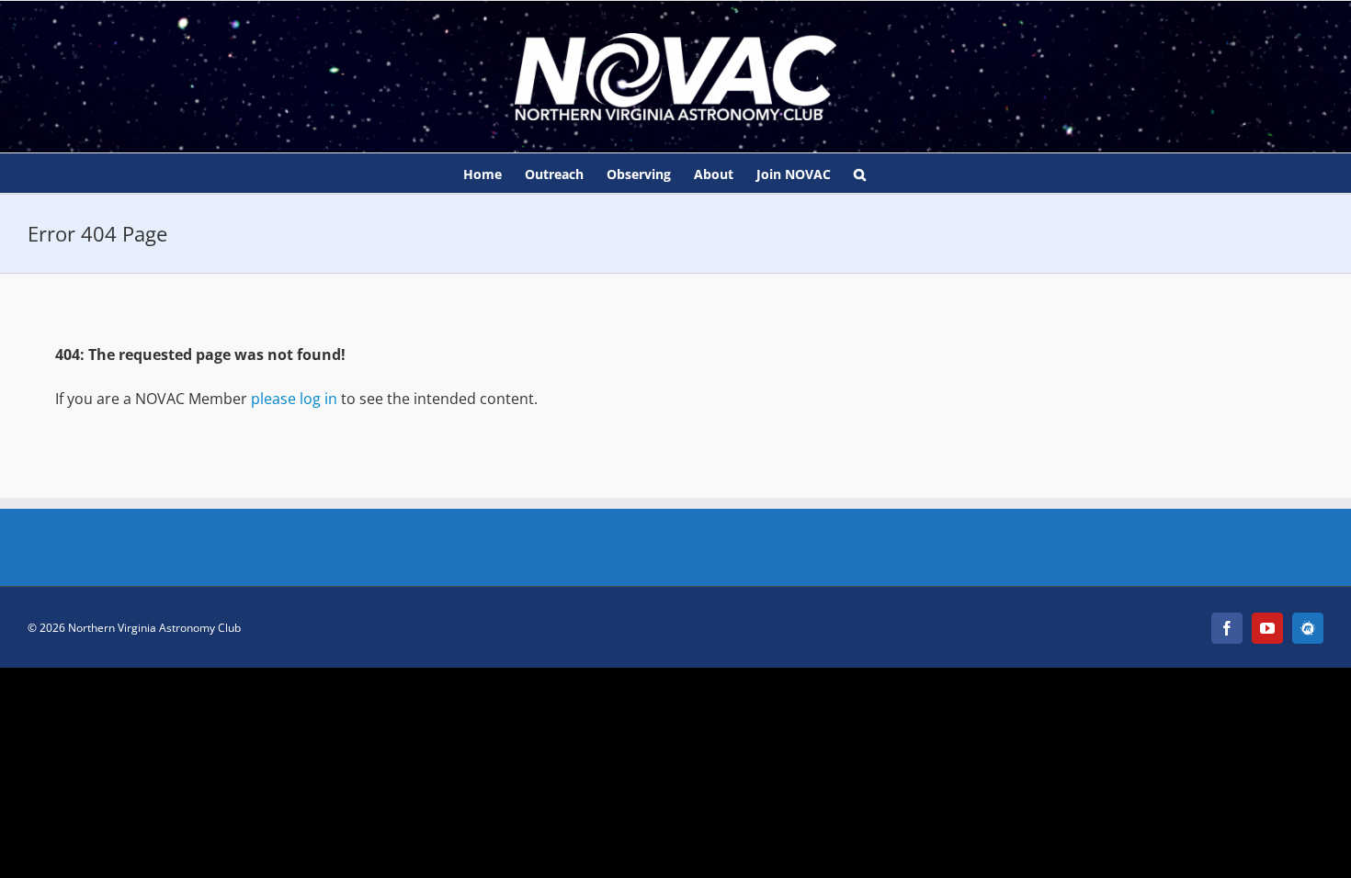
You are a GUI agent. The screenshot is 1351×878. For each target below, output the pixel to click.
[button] (860, 173)
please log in (294, 398)
